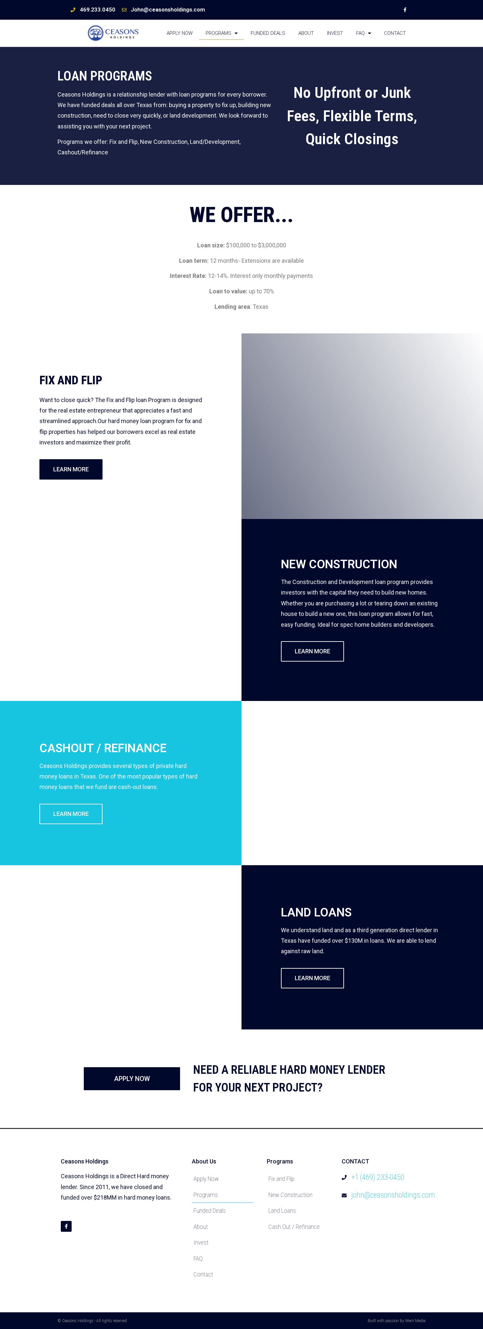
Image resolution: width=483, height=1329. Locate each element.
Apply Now (180, 33)
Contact (395, 33)
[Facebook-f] (405, 10)
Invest (335, 33)
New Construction (290, 1195)
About (306, 33)
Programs (218, 33)
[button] (71, 469)
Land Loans (282, 1210)
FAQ (360, 33)
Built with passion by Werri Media (397, 1320)
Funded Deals (268, 33)
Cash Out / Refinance (294, 1226)
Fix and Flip (281, 1179)
